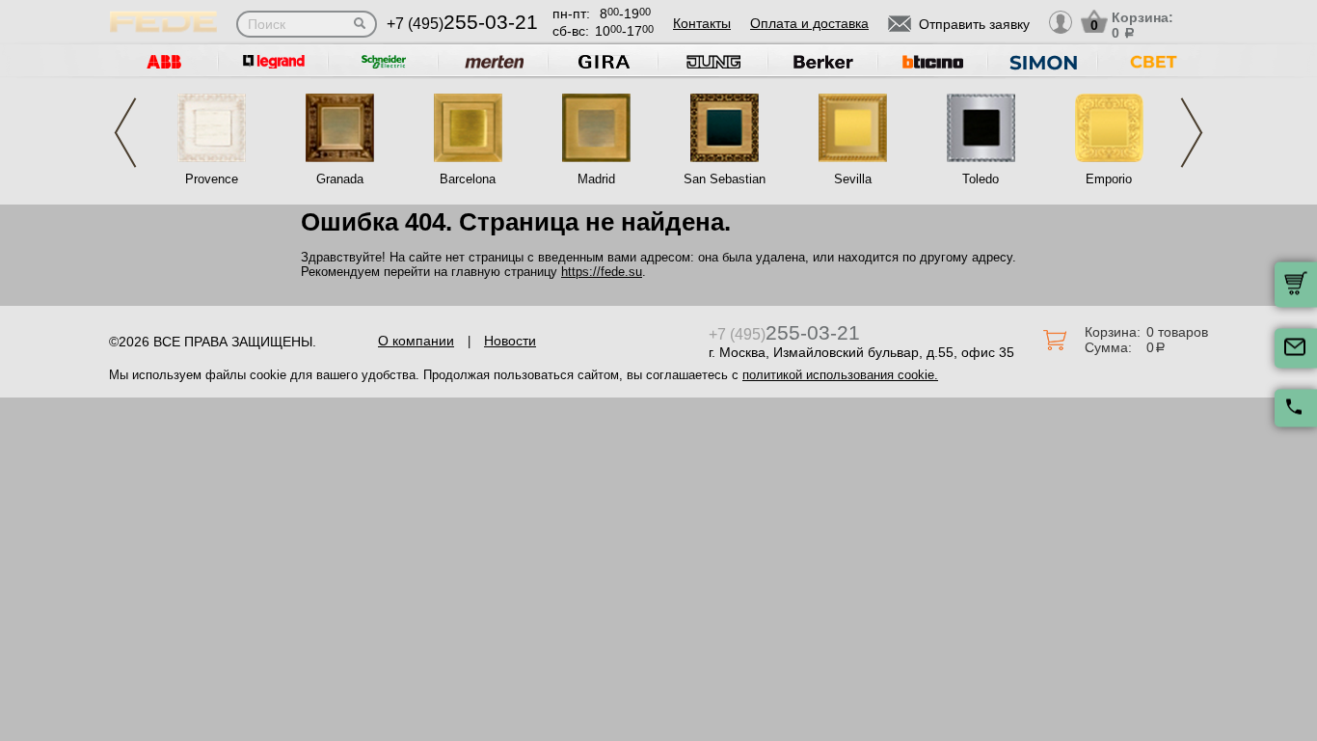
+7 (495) (462, 23)
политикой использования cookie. (840, 375)
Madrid (596, 179)
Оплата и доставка (809, 23)
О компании (416, 340)
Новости (510, 340)
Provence (211, 179)
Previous (125, 132)
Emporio (1109, 179)
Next (1191, 132)
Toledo (980, 179)
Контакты (702, 23)
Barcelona (468, 179)
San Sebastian (725, 179)
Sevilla (853, 179)
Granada (339, 179)
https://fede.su (601, 271)
